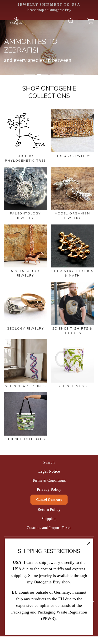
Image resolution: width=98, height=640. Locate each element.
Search (49, 462)
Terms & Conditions (49, 480)
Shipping (49, 518)
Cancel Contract (49, 499)
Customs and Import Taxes (49, 527)
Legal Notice (49, 471)
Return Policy (49, 509)
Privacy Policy (49, 489)
